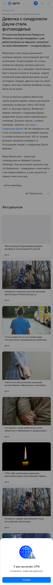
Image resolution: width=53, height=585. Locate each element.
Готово (26, 580)
